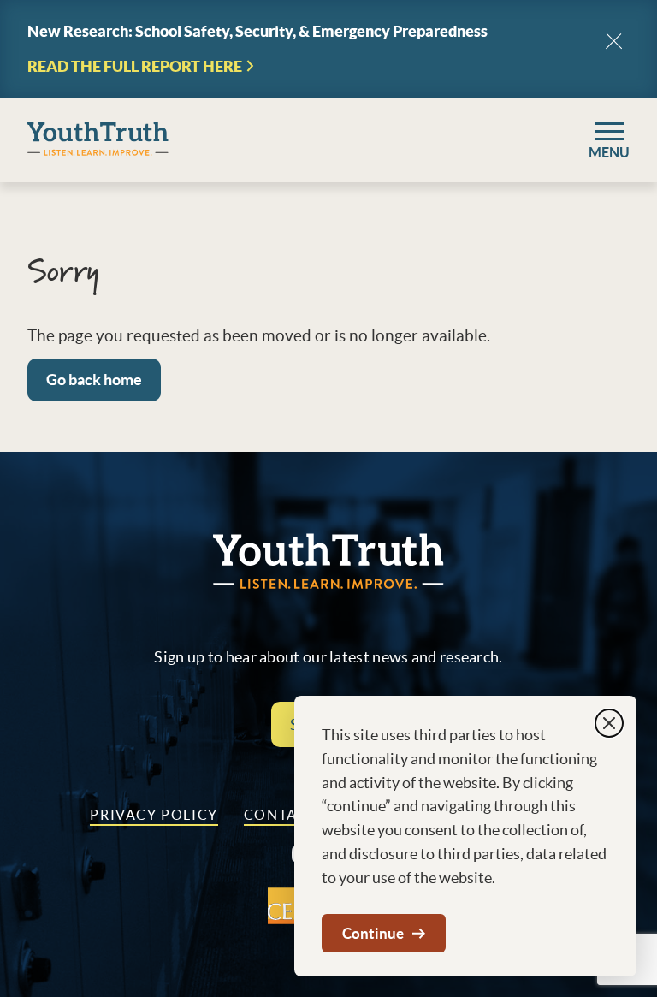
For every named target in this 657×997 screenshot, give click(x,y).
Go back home (94, 380)
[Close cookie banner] (609, 723)
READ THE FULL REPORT (134, 66)
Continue (373, 933)
